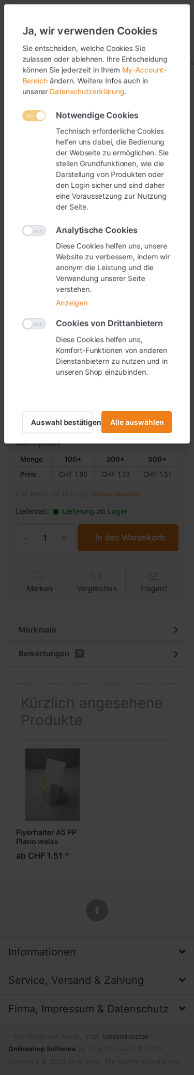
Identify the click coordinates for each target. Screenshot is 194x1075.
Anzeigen (71, 302)
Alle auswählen (137, 422)
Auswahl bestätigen (62, 422)
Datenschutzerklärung (87, 91)
